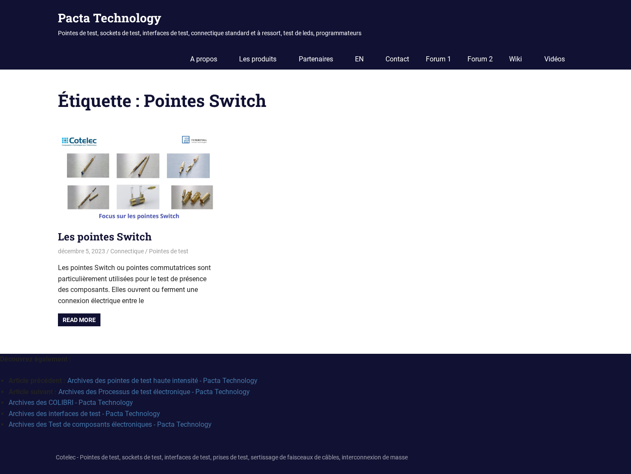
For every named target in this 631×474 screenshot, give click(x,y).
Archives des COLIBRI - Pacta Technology (71, 402)
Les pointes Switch (105, 236)
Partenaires (316, 59)
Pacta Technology (109, 18)
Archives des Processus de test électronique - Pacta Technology (154, 392)
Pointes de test (168, 251)
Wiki (515, 59)
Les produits (257, 59)
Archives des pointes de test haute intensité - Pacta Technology (162, 381)
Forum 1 (438, 59)
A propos (203, 59)
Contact (397, 59)
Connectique (127, 251)
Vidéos (554, 59)
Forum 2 (480, 59)
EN (359, 59)
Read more (79, 319)
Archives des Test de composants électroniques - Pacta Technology (110, 424)
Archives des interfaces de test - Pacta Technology (84, 414)
